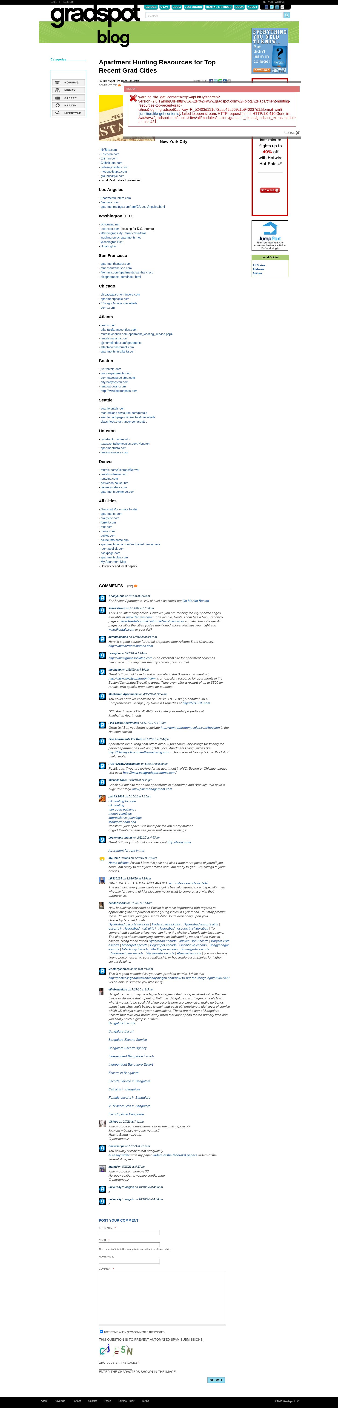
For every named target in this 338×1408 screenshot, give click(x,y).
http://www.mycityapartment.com (132, 678)
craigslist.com (110, 518)
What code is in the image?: (118, 1362)
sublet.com (108, 535)
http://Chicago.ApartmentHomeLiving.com (139, 752)
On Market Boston (196, 601)
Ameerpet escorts (134, 945)
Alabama (258, 269)
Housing (68, 82)
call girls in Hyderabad (158, 928)
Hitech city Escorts (135, 949)
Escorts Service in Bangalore (129, 1081)
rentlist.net (108, 325)
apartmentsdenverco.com (118, 491)
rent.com (106, 527)
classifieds (119, 303)
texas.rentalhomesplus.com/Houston (125, 443)
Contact (92, 1400)
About (252, 7)
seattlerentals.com (113, 408)
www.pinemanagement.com (152, 789)
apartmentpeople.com (115, 299)
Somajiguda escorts (194, 949)
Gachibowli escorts (193, 945)
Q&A (165, 7)
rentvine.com (109, 478)
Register (67, 2)
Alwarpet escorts (189, 953)
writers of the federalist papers (175, 1155)
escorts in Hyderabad (124, 928)
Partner (77, 1400)
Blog (177, 7)
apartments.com (111, 513)
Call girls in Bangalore (124, 1089)
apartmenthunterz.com (116, 263)
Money (68, 90)
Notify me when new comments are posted (134, 1332)
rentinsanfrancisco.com (116, 268)
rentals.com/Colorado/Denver (120, 470)
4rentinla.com (110, 202)
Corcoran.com (110, 154)
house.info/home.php (115, 540)
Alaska (257, 273)
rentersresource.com (114, 452)
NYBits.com (109, 149)
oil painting (116, 805)
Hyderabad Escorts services (129, 924)
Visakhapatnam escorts (126, 953)
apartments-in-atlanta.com (118, 351)
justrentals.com (111, 369)
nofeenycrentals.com (115, 167)
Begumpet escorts (163, 945)
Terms (145, 1400)
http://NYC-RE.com (196, 703)
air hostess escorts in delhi (188, 883)
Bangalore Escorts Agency (128, 1048)
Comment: (106, 1268)
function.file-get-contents (159, 114)
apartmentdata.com (113, 448)
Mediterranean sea (122, 822)
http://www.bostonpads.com (119, 391)
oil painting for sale (122, 801)
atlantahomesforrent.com (117, 347)
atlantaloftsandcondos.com (119, 329)
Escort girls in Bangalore (126, 1114)
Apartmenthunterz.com (115, 198)
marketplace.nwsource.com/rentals (124, 413)
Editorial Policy (126, 1400)
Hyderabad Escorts (163, 941)
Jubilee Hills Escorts (193, 941)
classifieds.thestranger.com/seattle (124, 421)
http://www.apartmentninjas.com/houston (190, 727)
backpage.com (110, 553)
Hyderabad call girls (166, 924)
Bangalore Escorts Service (128, 1039)
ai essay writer (119, 1155)
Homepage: (106, 1256)
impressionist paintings (125, 817)
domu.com (108, 307)
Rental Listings (218, 7)
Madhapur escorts (164, 949)
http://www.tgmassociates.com (130, 658)
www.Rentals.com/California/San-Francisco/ (152, 621)
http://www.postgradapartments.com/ (149, 772)
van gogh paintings (122, 809)
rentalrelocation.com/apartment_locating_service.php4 (136, 334)
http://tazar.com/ (179, 842)
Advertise (60, 1400)
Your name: (107, 1228)
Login (54, 2)
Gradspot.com (95, 18)
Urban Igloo (108, 246)
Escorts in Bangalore (124, 1073)
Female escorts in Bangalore (129, 1097)
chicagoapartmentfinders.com (120, 294)
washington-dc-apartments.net (121, 237)
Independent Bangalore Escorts (132, 1056)
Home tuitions (119, 863)
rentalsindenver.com (114, 474)
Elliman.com (109, 158)
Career (68, 97)
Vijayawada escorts (160, 953)
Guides (151, 7)
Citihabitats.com (111, 163)
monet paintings (120, 813)
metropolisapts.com (114, 171)
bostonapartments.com (116, 373)
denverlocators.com (114, 487)
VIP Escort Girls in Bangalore (129, 1106)
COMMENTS (108, 85)
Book (239, 7)
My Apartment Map (113, 561)
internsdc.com (110, 228)
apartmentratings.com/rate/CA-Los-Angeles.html (133, 206)
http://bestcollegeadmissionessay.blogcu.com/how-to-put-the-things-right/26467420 (169, 978)
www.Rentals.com (139, 617)
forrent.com (108, 522)
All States (259, 265)
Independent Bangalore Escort (131, 1064)
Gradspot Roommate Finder (119, 509)
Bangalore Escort (121, 1031)
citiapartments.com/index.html (121, 277)
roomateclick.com (112, 548)
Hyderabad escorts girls (200, 924)
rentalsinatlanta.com (114, 338)
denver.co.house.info (114, 483)
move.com (108, 531)
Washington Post (112, 242)
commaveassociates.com (118, 377)
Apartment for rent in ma (126, 850)
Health (68, 105)
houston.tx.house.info (115, 439)
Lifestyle (68, 112)
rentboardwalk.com (113, 386)
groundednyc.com (112, 176)
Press (107, 1400)
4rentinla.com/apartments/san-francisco (127, 272)
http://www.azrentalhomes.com (131, 646)
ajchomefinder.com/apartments (121, 342)
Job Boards (193, 7)
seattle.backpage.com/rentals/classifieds (128, 417)
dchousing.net (110, 224)
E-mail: (104, 1240)
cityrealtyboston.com (115, 382)
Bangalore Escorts (122, 1023)
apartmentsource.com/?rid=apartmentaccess (130, 544)
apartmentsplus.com (114, 557)
